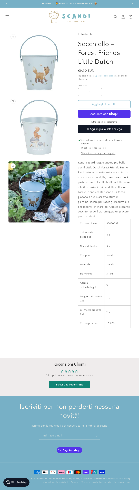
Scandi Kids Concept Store (49, 479)
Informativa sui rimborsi (94, 479)
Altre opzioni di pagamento (104, 122)
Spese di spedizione (105, 76)
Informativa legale (122, 482)
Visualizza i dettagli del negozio (98, 153)
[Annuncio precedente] (6, 3)
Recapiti (74, 482)
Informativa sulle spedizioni (55, 482)
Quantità (82, 85)
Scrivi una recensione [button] (69, 384)
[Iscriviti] (96, 436)
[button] (7, 17)
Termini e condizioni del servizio (96, 482)
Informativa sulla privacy (119, 479)
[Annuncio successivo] (132, 3)
